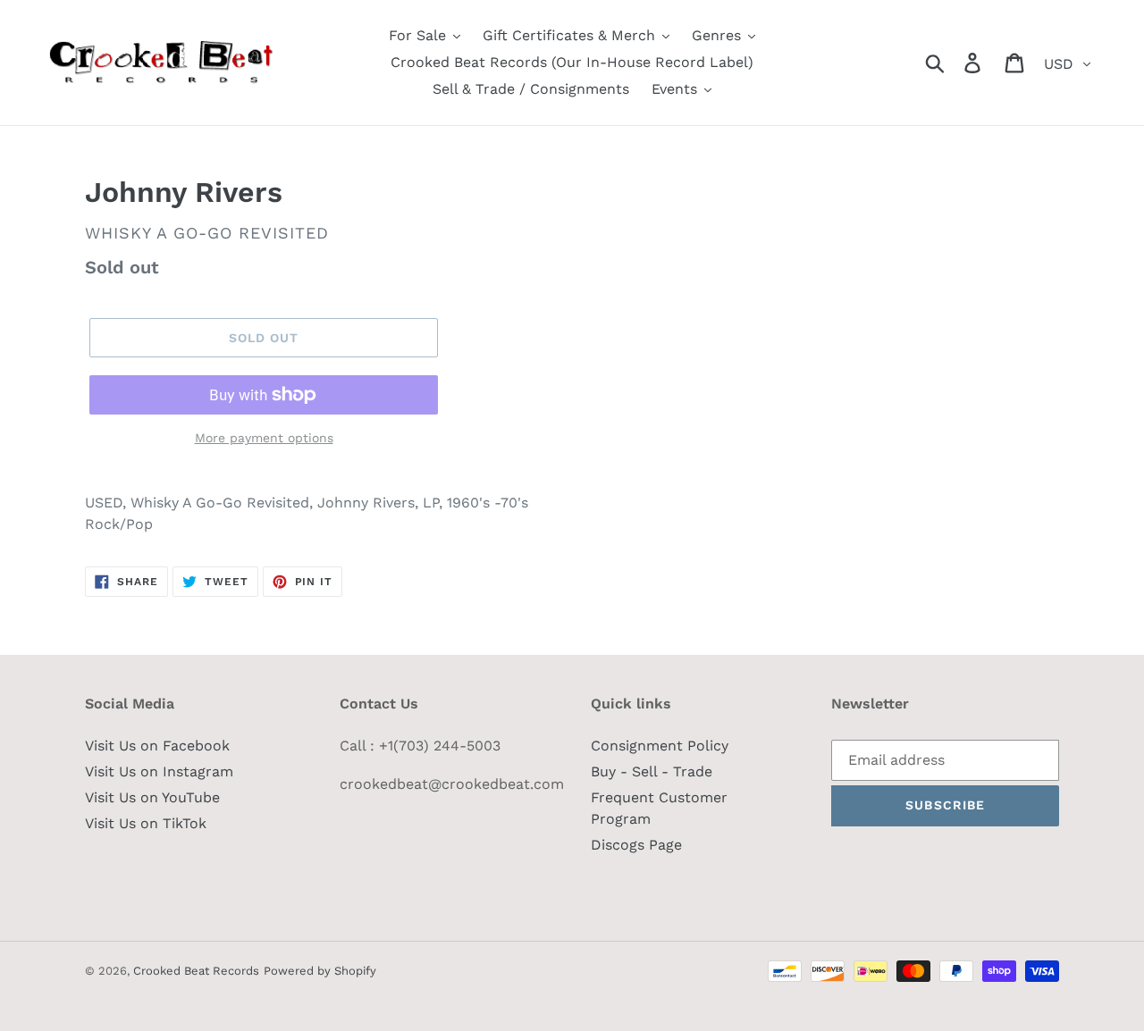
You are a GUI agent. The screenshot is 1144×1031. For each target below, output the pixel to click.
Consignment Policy (659, 745)
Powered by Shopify (320, 970)
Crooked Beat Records (196, 970)
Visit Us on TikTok (145, 823)
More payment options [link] (264, 438)
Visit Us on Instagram (159, 771)
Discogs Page (636, 844)
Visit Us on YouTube (152, 797)
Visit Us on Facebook (157, 745)
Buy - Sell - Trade (651, 771)
